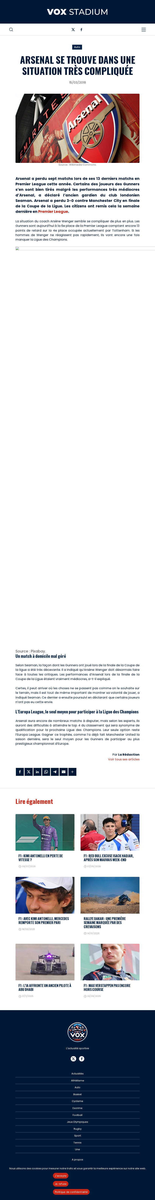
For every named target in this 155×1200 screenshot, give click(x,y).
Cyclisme (77, 1101)
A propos (77, 1159)
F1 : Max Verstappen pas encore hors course (107, 987)
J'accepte (61, 1175)
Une (77, 1149)
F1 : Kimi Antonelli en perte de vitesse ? (41, 857)
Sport (77, 1135)
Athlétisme (77, 1080)
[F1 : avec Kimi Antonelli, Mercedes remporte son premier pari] (45, 895)
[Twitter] (73, 30)
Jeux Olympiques (77, 1122)
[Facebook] (81, 30)
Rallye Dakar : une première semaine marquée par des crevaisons (105, 922)
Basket (77, 1094)
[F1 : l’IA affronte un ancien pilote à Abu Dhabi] (45, 962)
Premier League (53, 211)
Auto (77, 47)
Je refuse (61, 1183)
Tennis (77, 1142)
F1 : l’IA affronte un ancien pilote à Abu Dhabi (45, 987)
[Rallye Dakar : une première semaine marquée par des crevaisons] (110, 895)
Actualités (77, 1073)
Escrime (77, 1108)
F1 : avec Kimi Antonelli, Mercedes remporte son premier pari (44, 920)
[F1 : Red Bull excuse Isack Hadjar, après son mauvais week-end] (110, 832)
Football (77, 1115)
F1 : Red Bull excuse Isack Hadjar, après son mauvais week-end (109, 857)
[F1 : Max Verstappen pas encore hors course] (110, 962)
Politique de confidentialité (71, 1191)
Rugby (77, 1129)
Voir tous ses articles (124, 759)
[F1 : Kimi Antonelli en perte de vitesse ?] (45, 832)
